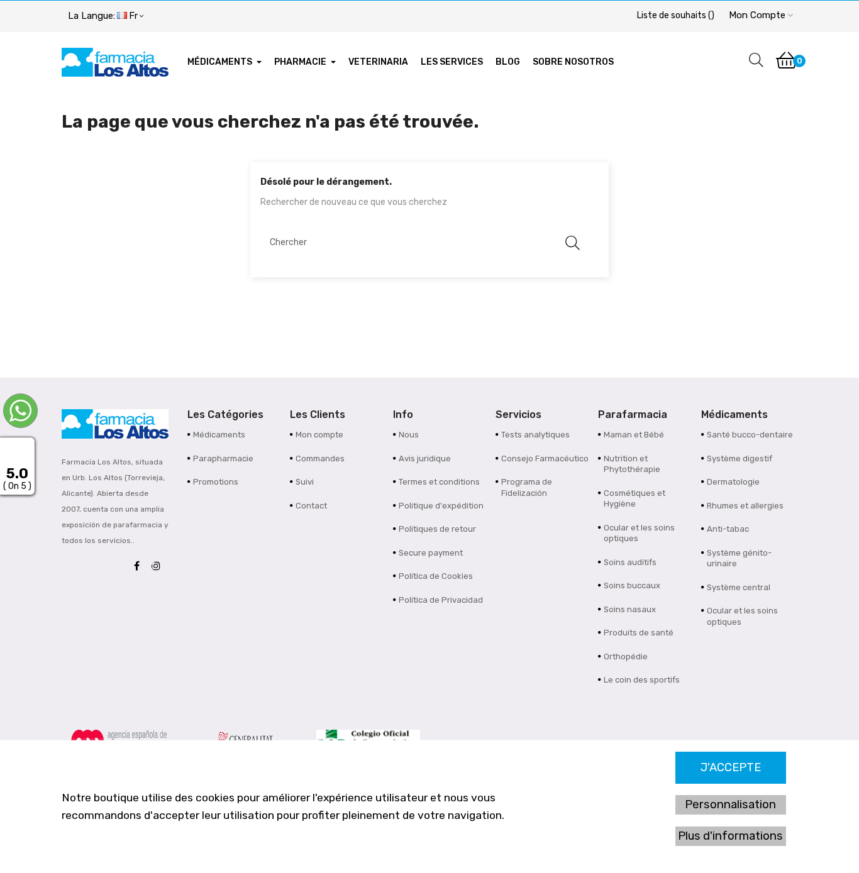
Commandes (320, 458)
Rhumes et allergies (745, 505)
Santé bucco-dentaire (750, 434)
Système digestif (739, 458)
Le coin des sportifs (642, 679)
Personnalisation (730, 804)
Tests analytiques (535, 434)
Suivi (305, 481)
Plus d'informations (730, 836)
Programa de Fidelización (526, 487)
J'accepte (731, 767)
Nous (409, 434)
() (675, 15)
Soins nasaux (630, 609)
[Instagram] (159, 566)
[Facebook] (140, 566)
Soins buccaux (632, 585)
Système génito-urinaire (739, 558)
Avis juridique (425, 458)
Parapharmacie (223, 458)
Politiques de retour (437, 529)
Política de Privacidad (441, 600)
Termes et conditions (439, 481)
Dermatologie (733, 481)
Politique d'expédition (441, 505)
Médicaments (219, 434)
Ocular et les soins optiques (639, 533)
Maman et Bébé (634, 434)
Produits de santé (638, 632)
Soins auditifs (630, 562)
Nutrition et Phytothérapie (632, 464)
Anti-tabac (728, 529)
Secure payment (431, 552)
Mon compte (319, 434)
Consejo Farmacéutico (545, 458)
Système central (738, 587)
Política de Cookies (436, 576)
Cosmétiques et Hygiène (634, 498)
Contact (311, 505)
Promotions (215, 481)
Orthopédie (626, 656)
